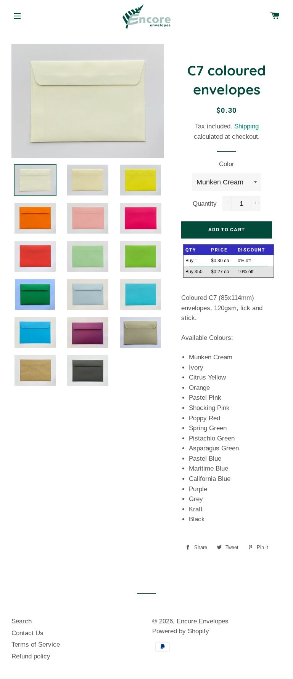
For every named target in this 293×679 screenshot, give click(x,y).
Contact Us (27, 633)
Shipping (246, 126)
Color (226, 164)
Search (21, 621)
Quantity (205, 203)
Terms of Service (35, 644)
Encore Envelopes (203, 621)
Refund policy (30, 656)
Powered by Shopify (180, 631)
